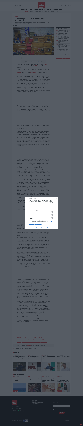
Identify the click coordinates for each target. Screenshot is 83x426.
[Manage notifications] (81, 424)
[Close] (56, 198)
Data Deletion (36, 227)
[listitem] (41, 210)
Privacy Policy (46, 227)
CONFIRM (35, 224)
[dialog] (41, 213)
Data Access (41, 227)
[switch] (52, 212)
